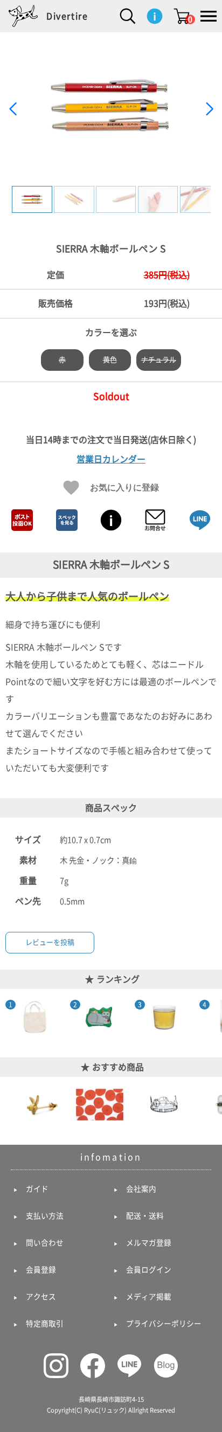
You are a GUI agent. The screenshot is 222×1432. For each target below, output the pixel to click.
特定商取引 (45, 1323)
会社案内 (141, 1189)
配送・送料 (145, 1216)
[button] (209, 109)
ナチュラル (158, 359)
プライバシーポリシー (164, 1323)
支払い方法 (45, 1216)
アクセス (41, 1296)
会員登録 (41, 1270)
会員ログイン (148, 1270)
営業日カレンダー (111, 459)
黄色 (110, 359)
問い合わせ (45, 1243)
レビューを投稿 (49, 942)
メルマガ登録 (148, 1243)
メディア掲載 (148, 1296)
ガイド (37, 1189)
